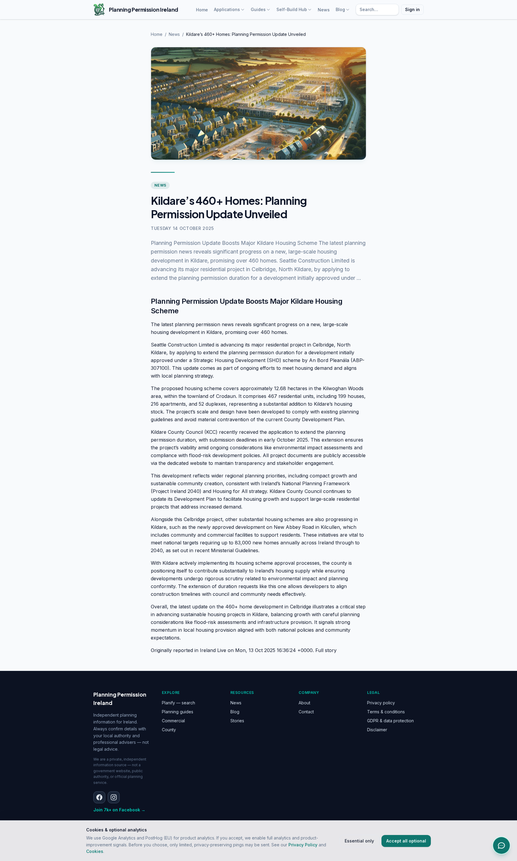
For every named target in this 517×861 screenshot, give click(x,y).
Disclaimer (377, 729)
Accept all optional (406, 840)
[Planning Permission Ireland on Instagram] (114, 797)
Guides (258, 9)
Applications (227, 9)
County (169, 729)
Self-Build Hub (291, 9)
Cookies (94, 851)
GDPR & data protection (390, 720)
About (304, 702)
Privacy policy (381, 702)
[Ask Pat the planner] (501, 845)
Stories (237, 720)
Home (202, 9)
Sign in (412, 9)
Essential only (359, 840)
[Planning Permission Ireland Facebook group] (99, 797)
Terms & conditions (386, 711)
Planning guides (177, 711)
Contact (306, 711)
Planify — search (178, 702)
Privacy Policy (302, 844)
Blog (340, 9)
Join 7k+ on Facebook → (119, 809)
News (324, 9)
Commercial (173, 720)
